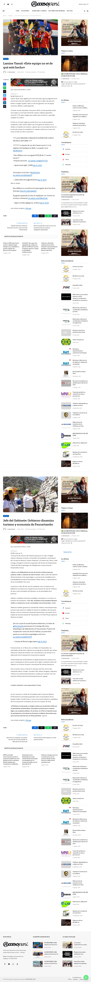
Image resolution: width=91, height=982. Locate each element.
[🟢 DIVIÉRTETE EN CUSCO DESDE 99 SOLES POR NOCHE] (74, 63)
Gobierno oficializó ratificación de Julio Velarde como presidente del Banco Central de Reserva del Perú (49, 246)
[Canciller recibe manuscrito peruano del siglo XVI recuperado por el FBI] (66, 222)
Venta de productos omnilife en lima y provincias (79, 394)
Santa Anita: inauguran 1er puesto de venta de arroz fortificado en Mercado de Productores (16, 739)
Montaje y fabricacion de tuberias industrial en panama (80, 362)
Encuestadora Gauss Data (79, 372)
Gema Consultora (78, 339)
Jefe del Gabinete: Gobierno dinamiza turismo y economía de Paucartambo (17, 227)
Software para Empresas (56, 11)
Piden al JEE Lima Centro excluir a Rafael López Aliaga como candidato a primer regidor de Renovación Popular (11, 246)
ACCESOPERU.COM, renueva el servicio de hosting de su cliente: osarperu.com (50, 962)
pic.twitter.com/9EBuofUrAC (38, 198)
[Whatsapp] (86, 977)
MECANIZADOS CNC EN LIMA (80, 434)
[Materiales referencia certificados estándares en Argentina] (66, 321)
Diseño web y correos (39, 11)
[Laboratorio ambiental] (66, 445)
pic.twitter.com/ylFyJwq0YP (22, 175)
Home (17, 11)
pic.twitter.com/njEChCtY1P (22, 637)
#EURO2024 (17, 151)
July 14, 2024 (37, 165)
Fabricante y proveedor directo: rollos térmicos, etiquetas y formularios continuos (80, 297)
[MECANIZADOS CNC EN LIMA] (66, 435)
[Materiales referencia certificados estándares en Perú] (66, 310)
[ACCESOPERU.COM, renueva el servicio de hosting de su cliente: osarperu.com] (38, 963)
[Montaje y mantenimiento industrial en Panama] (66, 351)
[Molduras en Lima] (66, 278)
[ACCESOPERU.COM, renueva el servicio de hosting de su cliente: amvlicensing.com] (38, 945)
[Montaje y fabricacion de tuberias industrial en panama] (66, 362)
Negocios (6, 516)
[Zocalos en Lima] (66, 134)
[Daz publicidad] (66, 287)
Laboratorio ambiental (80, 443)
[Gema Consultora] (66, 342)
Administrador (11, 72)
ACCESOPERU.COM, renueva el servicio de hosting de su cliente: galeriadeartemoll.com (51, 953)
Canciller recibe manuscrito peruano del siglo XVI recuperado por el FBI (79, 221)
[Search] (87, 11)
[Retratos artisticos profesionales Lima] (66, 332)
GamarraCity (67, 552)
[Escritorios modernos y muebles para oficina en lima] (66, 383)
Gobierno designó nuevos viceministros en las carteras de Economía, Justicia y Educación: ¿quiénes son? (49, 758)
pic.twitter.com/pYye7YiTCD (38, 161)
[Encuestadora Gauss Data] (66, 373)
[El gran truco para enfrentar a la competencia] (66, 213)
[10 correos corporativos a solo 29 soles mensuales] (74, 184)
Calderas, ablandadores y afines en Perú (80, 404)
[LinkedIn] (4, 102)
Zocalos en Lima (78, 132)
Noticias (70, 11)
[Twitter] (4, 95)
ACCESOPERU (25, 11)
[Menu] (4, 11)
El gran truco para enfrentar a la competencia (78, 212)
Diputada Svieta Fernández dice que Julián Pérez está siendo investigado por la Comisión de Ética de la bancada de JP (30, 759)
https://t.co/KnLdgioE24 (28, 191)
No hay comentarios (31, 72)
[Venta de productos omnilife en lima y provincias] (66, 394)
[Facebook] (4, 84)
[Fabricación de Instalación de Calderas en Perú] (66, 424)
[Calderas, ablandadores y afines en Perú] (66, 405)
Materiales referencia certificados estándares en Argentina (80, 321)
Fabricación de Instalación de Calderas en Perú (78, 424)
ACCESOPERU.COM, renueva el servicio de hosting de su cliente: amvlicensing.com (50, 944)
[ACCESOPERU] (45, 4)
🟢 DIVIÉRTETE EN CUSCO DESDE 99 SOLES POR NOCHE (74, 75)
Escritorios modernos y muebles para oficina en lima (80, 383)
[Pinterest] (4, 99)
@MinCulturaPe (18, 626)
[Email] (4, 91)
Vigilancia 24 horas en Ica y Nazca (80, 413)
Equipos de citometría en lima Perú (80, 453)
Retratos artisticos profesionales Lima (79, 331)
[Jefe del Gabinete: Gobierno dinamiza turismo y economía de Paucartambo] (30, 494)
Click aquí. (28, 208)
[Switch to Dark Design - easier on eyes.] (85, 11)
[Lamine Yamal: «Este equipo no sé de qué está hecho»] (30, 37)
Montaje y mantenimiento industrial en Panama (80, 351)
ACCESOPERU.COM (30, 979)
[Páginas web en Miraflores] (66, 463)
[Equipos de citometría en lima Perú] (66, 454)
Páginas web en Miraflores (77, 462)
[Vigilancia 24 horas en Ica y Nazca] (66, 415)
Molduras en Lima (78, 276)
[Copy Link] (4, 106)
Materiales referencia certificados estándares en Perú (80, 309)
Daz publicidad (77, 285)
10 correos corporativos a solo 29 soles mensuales (72, 196)
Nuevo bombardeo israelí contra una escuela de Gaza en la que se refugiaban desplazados (45, 227)
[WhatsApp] (4, 87)
